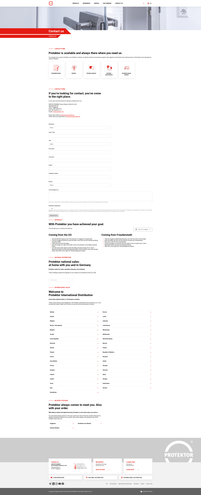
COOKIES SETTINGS (147, 491)
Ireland (52, 379)
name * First (52, 132)
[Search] (144, 3)
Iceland (52, 374)
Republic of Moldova (108, 352)
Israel (51, 383)
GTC (107, 483)
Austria (52, 316)
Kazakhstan (53, 392)
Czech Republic (54, 339)
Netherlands (106, 334)
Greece (52, 365)
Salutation (52, 124)
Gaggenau (53, 423)
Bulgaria (52, 330)
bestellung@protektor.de (67, 115)
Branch (51, 181)
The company (107, 3)
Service (96, 3)
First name (52, 148)
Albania (52, 312)
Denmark (52, 343)
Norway (105, 343)
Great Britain (53, 361)
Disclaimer (136, 483)
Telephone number (53, 173)
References (86, 3)
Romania (105, 356)
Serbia (104, 361)
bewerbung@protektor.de (73, 116)
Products (76, 3)
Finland (52, 352)
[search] (61, 280)
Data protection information (125, 483)
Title (50, 140)
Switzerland (106, 383)
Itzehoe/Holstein (54, 428)
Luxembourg (106, 325)
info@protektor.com (58, 111)
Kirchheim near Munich (84, 423)
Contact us (119, 3)
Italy (51, 388)
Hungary (52, 370)
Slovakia (105, 365)
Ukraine (105, 388)
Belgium (52, 321)
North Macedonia (107, 339)
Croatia (52, 334)
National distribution (95, 477)
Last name (52, 157)
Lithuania (105, 321)
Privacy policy (113, 483)
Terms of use (149, 483)
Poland (105, 347)
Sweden (105, 379)
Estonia (52, 347)
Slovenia (105, 370)
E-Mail (51, 165)
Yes (52, 208)
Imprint (142, 483)
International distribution (133, 477)
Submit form (53, 215)
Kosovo (105, 312)
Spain (104, 374)
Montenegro (106, 330)
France (52, 356)
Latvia (104, 316)
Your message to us (53, 189)
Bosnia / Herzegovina (56, 325)
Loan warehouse (58, 477)
